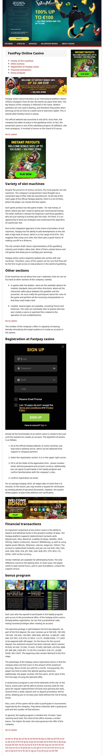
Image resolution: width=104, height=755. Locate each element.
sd (48, 747)
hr (63, 738)
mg (47, 744)
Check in (21, 44)
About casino (68, 44)
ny (52, 738)
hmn (51, 741)
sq (17, 738)
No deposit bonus (49, 44)
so (58, 747)
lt (38, 744)
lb (40, 744)
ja (8, 744)
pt (26, 747)
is (58, 741)
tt (17, 750)
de (9, 738)
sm (35, 747)
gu (32, 741)
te (19, 750)
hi (48, 741)
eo (14, 741)
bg (42, 738)
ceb (49, 738)
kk (13, 744)
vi (38, 750)
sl (56, 747)
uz (35, 750)
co (61, 738)
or (19, 747)
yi (45, 750)
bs (40, 738)
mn (7, 747)
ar (23, 738)
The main (9, 44)
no (16, 747)
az (28, 738)
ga (64, 741)
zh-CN (56, 738)
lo (31, 744)
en (6, 738)
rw (20, 744)
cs (6, 741)
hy (26, 738)
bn (37, 738)
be (34, 738)
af (15, 738)
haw (41, 741)
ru (12, 738)
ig (60, 741)
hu (55, 741)
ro (32, 747)
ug (32, 750)
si (51, 747)
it (6, 744)
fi (18, 741)
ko (23, 744)
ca (45, 738)
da (9, 741)
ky (29, 744)
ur (29, 750)
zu (50, 750)
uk (26, 750)
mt (56, 744)
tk (24, 750)
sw (6, 750)
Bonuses (33, 44)
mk (43, 744)
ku (26, 744)
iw (45, 741)
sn (45, 747)
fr (20, 741)
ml (53, 744)
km (17, 744)
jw (10, 744)
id (62, 741)
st (43, 747)
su (63, 747)
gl (25, 741)
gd (38, 747)
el (30, 741)
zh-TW (55, 750)
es (60, 747)
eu (31, 738)
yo (47, 750)
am (20, 738)
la (34, 744)
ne (13, 747)
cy (40, 750)
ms (50, 744)
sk (53, 747)
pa (29, 747)
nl (12, 741)
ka (27, 741)
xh (42, 750)
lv (36, 744)
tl (17, 741)
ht (35, 741)
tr (22, 750)
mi (59, 744)
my (10, 747)
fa (22, 747)
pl (24, 747)
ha (38, 741)
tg (12, 750)
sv (9, 750)
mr (62, 744)
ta (15, 750)
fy (22, 741)
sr (41, 747)
